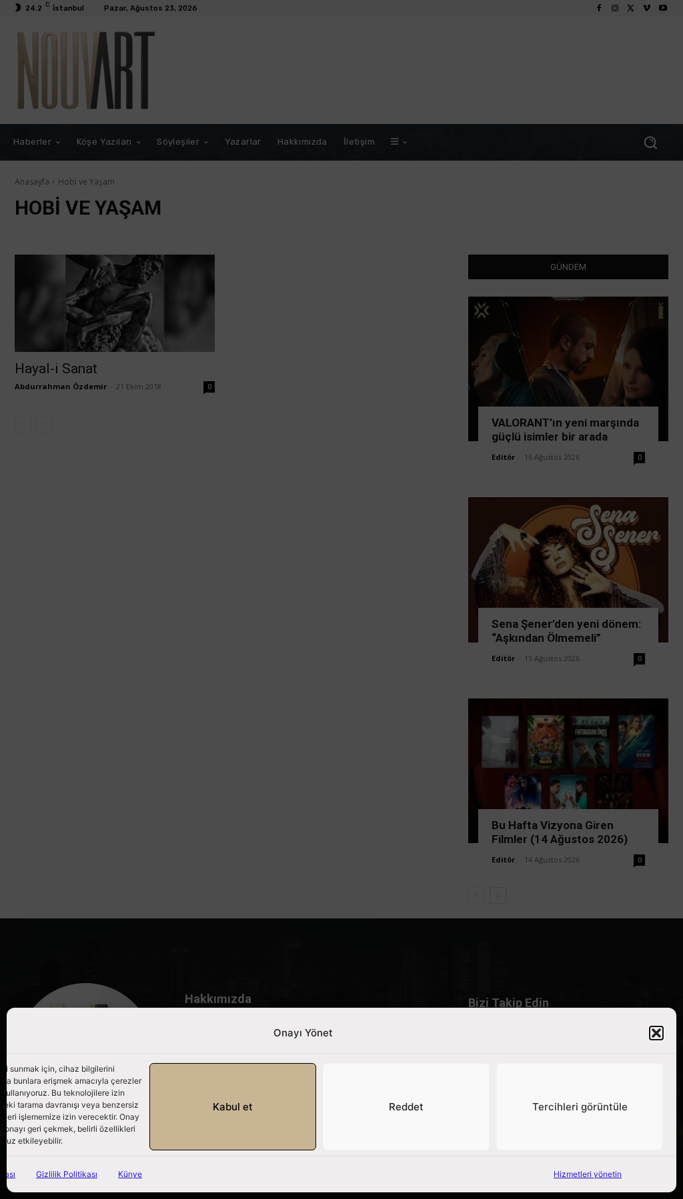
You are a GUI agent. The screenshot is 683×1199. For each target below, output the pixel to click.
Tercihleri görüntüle (580, 1106)
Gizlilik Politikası (66, 1174)
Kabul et (233, 1106)
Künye (130, 1174)
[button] (656, 1033)
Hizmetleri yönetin (588, 1174)
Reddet (406, 1106)
